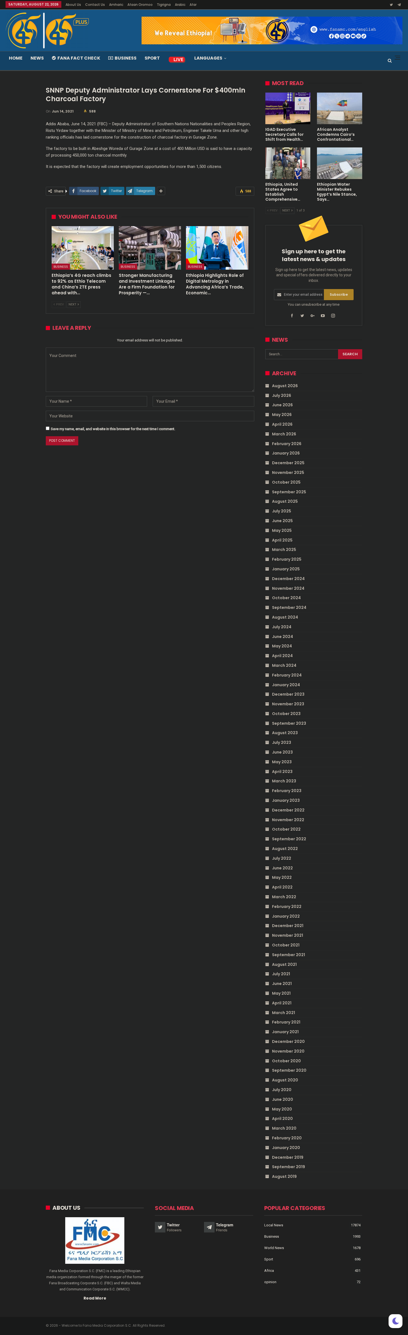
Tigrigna (164, 4)
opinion (270, 1282)
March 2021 (283, 1012)
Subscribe (339, 294)
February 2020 (287, 1138)
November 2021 (287, 935)
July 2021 (281, 974)
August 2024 (285, 617)
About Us (73, 4)
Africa (269, 1270)
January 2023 (286, 800)
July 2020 (281, 1089)
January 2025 (286, 569)
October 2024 (286, 598)
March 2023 (284, 781)
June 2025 (282, 521)
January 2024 (286, 685)
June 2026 (282, 405)
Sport (152, 58)
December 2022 (288, 810)
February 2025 (286, 559)
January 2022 (286, 916)
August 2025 (285, 501)
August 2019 (284, 1176)
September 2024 (289, 607)
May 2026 (282, 414)
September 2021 (288, 955)
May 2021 (281, 993)
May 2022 (282, 877)
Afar (193, 4)
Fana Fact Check (78, 58)
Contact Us (95, 4)
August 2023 (285, 733)
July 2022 (281, 858)
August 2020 (285, 1080)
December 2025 (288, 463)
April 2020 (282, 1118)
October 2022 (286, 829)
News (37, 58)
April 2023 (282, 771)
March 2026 (284, 434)
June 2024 (282, 636)
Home (15, 58)
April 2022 (282, 887)
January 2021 (285, 1032)
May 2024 (282, 646)
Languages (208, 58)
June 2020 (282, 1099)
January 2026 (286, 453)
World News (274, 1248)
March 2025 (284, 549)
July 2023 (281, 742)
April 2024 (282, 655)
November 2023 (288, 704)
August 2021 (284, 964)
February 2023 (286, 790)
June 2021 (282, 983)
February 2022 (286, 906)
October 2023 (286, 713)
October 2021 (285, 945)
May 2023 (282, 762)
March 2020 (284, 1128)
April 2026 (282, 424)
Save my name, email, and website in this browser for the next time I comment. (113, 429)
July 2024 (281, 627)
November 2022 (288, 820)
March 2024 (284, 665)
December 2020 (288, 1041)
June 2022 (282, 868)
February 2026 (286, 443)
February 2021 (286, 1022)
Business (126, 58)
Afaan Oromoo (140, 4)
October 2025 (286, 482)
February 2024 (287, 675)
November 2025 (288, 472)
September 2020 (289, 1070)
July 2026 (281, 395)
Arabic (180, 4)
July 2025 (281, 511)
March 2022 (284, 897)
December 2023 (288, 694)
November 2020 (288, 1051)
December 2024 (288, 578)
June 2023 (282, 752)
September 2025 (289, 492)
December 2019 (287, 1157)
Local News (273, 1225)
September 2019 (288, 1167)
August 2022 (285, 848)
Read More (95, 1298)
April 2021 (281, 1003)
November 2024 (288, 588)
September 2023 (289, 723)
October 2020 (286, 1061)
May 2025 (282, 530)
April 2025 (282, 540)
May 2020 (282, 1109)
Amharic (116, 4)
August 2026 (285, 386)
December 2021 (287, 925)
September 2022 (289, 839)
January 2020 (286, 1147)
